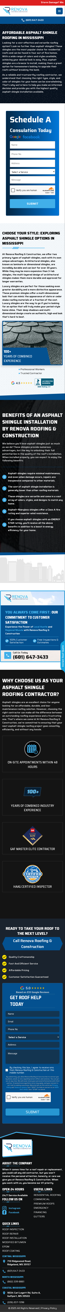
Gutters (39, 1216)
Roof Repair (10, 1234)
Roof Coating (11, 1251)
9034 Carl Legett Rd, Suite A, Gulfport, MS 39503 (21, 1294)
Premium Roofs (44, 1204)
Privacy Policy (49, 1308)
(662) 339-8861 (13, 1282)
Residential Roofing (47, 1195)
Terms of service (20, 1087)
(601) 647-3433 (35, 20)
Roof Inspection (13, 1229)
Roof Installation (14, 1238)
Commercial (42, 1199)
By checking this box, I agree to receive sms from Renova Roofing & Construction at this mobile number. (32, 1070)
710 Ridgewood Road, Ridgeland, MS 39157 (16, 1263)
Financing (40, 1212)
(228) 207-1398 (13, 1303)
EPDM (5, 1246)
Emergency (41, 1208)
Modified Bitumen (14, 1242)
